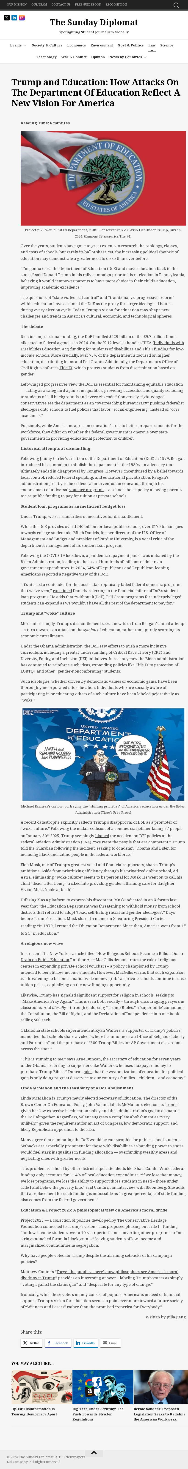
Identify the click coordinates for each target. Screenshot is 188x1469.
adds (88, 1071)
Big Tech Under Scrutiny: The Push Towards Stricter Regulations (98, 1414)
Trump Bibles (120, 1007)
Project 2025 (32, 1220)
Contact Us (61, 4)
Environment (102, 45)
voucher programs (86, 489)
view (83, 574)
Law (152, 45)
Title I (147, 349)
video (83, 1036)
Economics (76, 45)
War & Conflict (74, 57)
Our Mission (17, 4)
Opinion (98, 57)
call (172, 877)
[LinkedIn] (178, 1459)
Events (16, 45)
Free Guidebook (88, 4)
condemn (125, 848)
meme (100, 918)
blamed (102, 835)
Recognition (116, 4)
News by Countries (125, 57)
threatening (110, 906)
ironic (171, 1104)
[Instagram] (171, 1459)
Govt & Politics (131, 45)
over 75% (88, 355)
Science (166, 45)
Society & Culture (47, 45)
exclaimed (62, 590)
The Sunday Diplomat (94, 22)
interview (126, 1187)
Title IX (65, 368)
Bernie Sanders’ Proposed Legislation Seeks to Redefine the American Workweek (159, 1414)
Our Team (39, 4)
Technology (46, 57)
